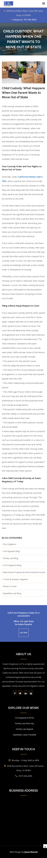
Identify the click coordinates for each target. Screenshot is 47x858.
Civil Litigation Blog (12, 565)
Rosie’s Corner (10, 586)
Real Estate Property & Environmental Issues (24, 572)
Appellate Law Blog (12, 593)
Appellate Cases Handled (24, 734)
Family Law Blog (10, 558)
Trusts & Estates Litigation (15, 579)
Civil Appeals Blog (11, 551)
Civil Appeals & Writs (24, 717)
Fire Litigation (9, 544)
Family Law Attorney (24, 723)
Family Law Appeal (24, 729)
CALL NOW (23, 633)
